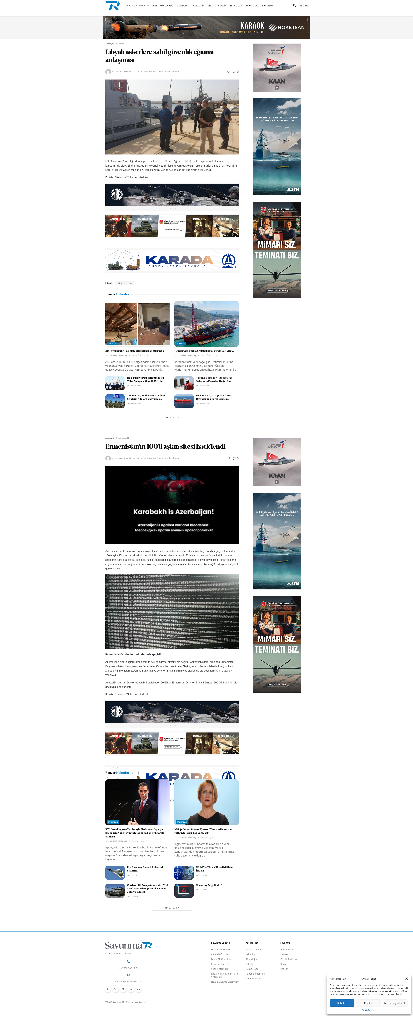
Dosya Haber (252, 1007)
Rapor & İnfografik (255, 1012)
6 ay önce (134, 879)
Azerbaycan (123, 800)
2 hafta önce (136, 355)
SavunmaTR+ (270, 5)
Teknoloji (236, 5)
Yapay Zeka (252, 5)
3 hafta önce (135, 385)
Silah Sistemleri (219, 1007)
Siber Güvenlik (217, 5)
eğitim (120, 283)
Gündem (182, 5)
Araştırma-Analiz (162, 5)
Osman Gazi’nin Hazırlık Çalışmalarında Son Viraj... (204, 351)
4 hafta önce (204, 403)
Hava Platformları (220, 988)
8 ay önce (203, 876)
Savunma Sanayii (136, 5)
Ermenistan (139, 800)
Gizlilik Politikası (369, 1010)
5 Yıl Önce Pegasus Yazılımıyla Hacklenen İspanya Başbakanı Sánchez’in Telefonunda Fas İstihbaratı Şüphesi (134, 872)
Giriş (305, 5)
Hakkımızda (286, 988)
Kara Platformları (220, 992)
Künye (283, 1002)
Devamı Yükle (172, 417)
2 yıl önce (133, 935)
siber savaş (173, 800)
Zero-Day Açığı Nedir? (209, 924)
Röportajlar (252, 997)
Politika (249, 1002)
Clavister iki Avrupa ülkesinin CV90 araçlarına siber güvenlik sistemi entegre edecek (147, 927)
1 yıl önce (202, 913)
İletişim (284, 1007)
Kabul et (342, 1003)
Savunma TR (124, 71)
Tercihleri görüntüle (395, 1003)
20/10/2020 (142, 71)
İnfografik (197, 5)
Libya (129, 283)
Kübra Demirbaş (119, 355)
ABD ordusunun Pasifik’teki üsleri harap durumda (134, 351)
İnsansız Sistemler (221, 1002)
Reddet (368, 1003)
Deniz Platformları (221, 997)
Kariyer (284, 992)
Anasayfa (109, 43)
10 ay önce (134, 913)
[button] (406, 978)
